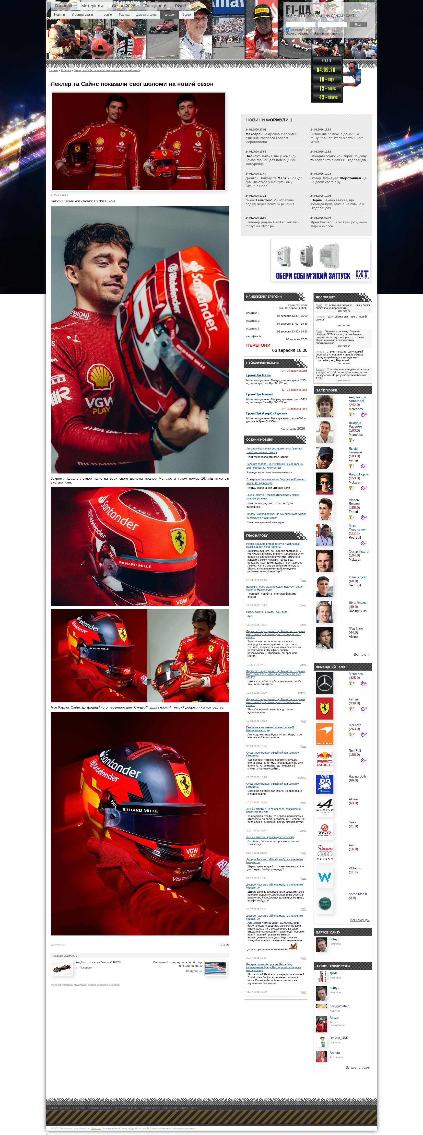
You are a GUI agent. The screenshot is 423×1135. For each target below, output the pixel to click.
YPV (303, 909)
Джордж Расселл (355, 424)
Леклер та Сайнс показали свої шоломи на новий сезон (107, 70)
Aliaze (334, 1017)
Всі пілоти (362, 654)
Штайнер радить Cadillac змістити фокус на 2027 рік (272, 224)
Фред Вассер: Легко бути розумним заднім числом (338, 224)
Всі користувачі (358, 1067)
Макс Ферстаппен (357, 527)
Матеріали (92, 5)
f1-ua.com (96, 1128)
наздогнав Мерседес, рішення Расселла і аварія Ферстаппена (272, 138)
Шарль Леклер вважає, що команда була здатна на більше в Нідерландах (276, 515)
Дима (303, 580)
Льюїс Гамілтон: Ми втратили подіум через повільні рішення (273, 496)
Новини (59, 14)
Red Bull (355, 537)
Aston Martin (358, 894)
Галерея (170, 14)
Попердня (83, 967)
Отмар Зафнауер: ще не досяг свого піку (338, 180)
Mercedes (356, 409)
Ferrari (353, 460)
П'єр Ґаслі (356, 628)
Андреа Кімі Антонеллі (357, 399)
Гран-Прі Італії (258, 375)
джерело (58, 944)
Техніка (124, 14)
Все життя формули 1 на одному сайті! (321, 16)
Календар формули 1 (100, 1107)
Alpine (353, 636)
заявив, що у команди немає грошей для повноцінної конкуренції (271, 160)
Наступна (194, 971)
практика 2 (252, 320)
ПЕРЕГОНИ (258, 345)
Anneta (335, 1052)
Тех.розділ (79, 1107)
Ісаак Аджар (358, 577)
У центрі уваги (82, 14)
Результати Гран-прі (126, 1107)
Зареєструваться (298, 33)
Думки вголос (146, 14)
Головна (63, 5)
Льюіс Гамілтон (355, 450)
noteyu (224, 944)
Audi (352, 845)
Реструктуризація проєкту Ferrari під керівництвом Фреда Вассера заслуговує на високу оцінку (273, 967)
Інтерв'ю (106, 14)
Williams (355, 868)
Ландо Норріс (359, 474)
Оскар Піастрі (359, 551)
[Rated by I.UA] (58, 1133)
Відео (186, 14)
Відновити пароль (327, 33)
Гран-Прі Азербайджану (266, 413)
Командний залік (150, 1107)
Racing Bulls (358, 611)
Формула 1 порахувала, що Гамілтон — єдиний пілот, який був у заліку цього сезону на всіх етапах (275, 634)
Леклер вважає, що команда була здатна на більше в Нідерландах (337, 204)
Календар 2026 (293, 428)
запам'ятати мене (301, 29)
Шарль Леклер (354, 502)
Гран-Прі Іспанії (259, 394)
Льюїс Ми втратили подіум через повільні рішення (270, 202)
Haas (352, 822)
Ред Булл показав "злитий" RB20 (98, 962)
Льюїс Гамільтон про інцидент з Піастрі (270, 837)
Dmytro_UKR (339, 1038)
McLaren (355, 482)
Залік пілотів (169, 1107)
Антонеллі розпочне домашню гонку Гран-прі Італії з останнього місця (337, 138)
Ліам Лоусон (358, 603)
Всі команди (360, 920)
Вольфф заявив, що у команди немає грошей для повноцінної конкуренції (275, 465)
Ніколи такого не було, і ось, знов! (267, 611)
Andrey (320, 369)
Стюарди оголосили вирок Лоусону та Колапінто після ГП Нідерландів (338, 158)
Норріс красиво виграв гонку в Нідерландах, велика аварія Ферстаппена (273, 545)
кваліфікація (253, 336)
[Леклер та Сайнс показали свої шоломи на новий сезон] (138, 189)
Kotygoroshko (339, 1006)
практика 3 (252, 328)
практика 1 (252, 312)
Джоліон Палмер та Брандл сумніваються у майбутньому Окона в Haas (274, 182)
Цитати (183, 1107)
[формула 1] (303, 9)
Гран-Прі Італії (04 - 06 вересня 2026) (293, 306)
